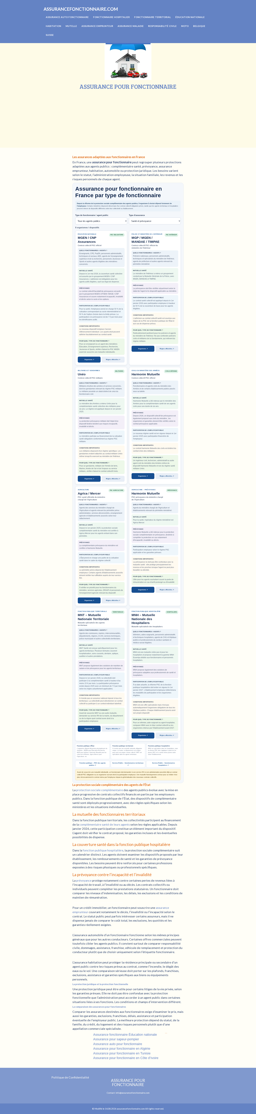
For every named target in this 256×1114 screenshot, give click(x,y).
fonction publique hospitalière (103, 850)
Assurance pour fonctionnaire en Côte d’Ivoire (125, 1058)
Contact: (126, 1086)
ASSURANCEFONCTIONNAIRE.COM (81, 9)
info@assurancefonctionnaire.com (132, 1092)
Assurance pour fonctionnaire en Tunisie (122, 1053)
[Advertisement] (128, 112)
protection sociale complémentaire (99, 790)
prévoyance (84, 880)
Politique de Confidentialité (70, 1077)
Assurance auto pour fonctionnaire (117, 1044)
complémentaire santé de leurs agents (104, 824)
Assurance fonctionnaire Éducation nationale (125, 1034)
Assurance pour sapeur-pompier (116, 1039)
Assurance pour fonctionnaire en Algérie (121, 1048)
